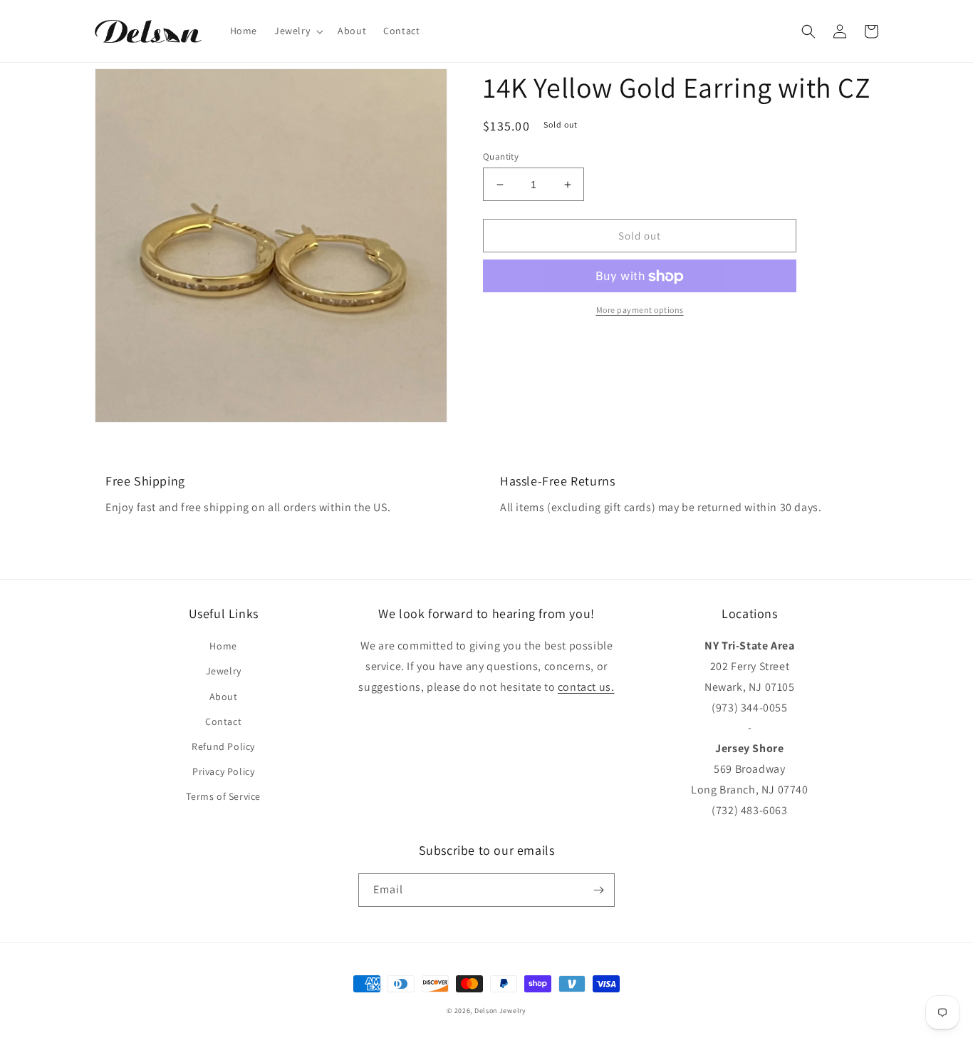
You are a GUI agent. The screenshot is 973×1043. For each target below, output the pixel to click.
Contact (223, 721)
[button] (297, 31)
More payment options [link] (640, 310)
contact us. (586, 686)
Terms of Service (223, 796)
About (223, 696)
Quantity (501, 156)
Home (222, 645)
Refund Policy (223, 746)
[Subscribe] (598, 890)
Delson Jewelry (500, 1010)
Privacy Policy (223, 771)
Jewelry (223, 670)
